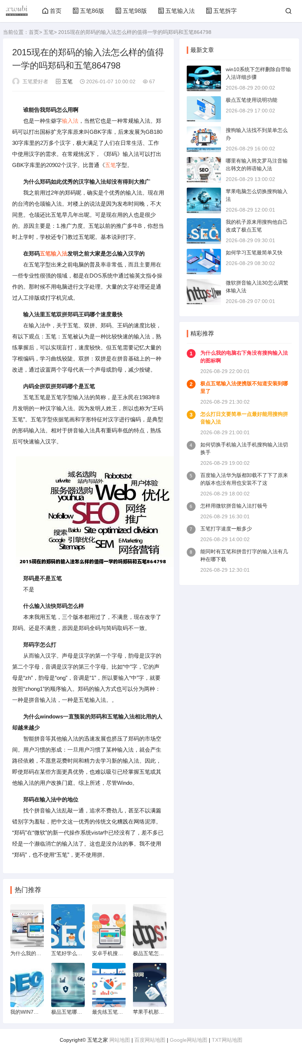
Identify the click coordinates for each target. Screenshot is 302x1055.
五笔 (48, 32)
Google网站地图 (188, 1040)
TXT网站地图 (227, 1040)
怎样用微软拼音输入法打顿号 (233, 506)
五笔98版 (135, 11)
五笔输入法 (180, 11)
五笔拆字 (225, 11)
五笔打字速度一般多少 (226, 529)
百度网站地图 (149, 1040)
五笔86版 (92, 11)
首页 (56, 11)
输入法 (70, 121)
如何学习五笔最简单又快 (254, 252)
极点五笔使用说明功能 (251, 100)
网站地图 (119, 1040)
